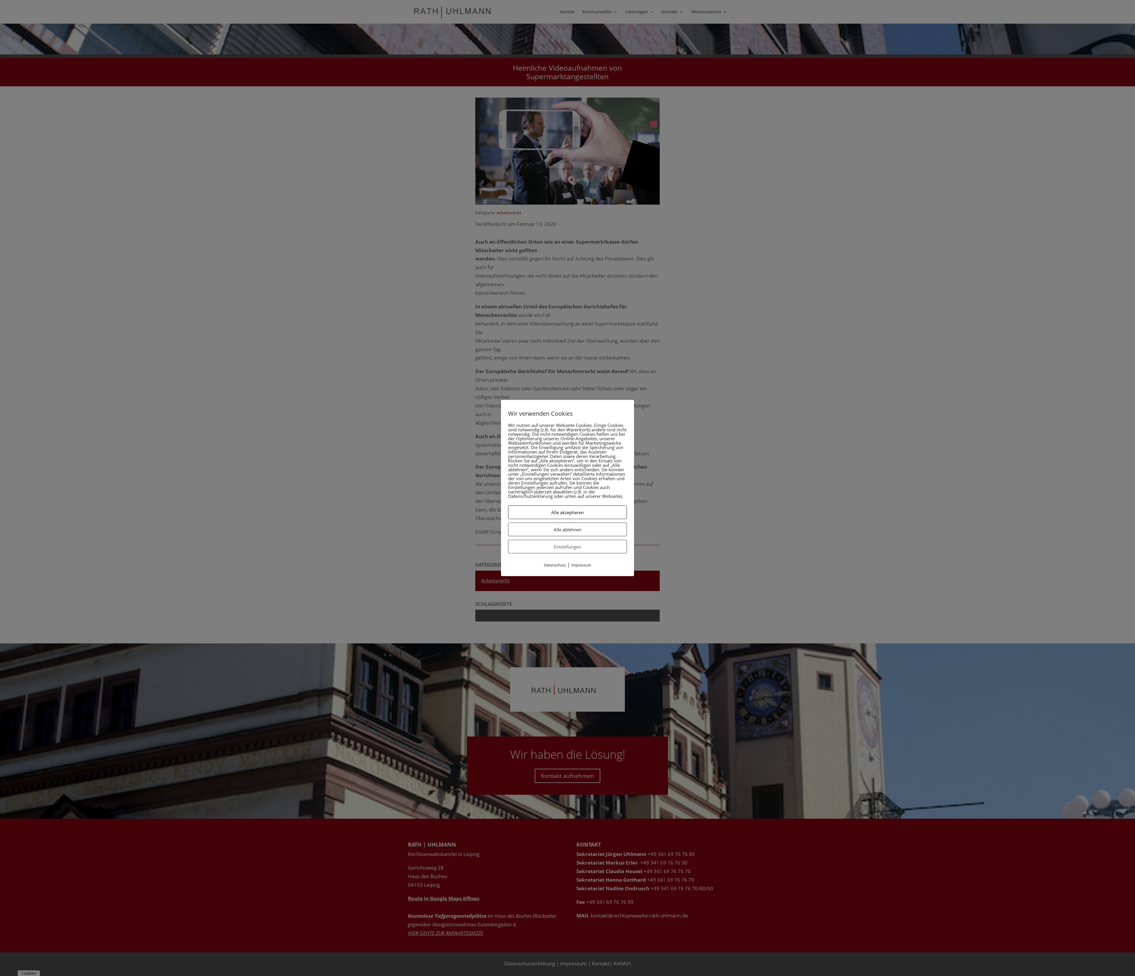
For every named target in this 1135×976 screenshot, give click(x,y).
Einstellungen (567, 546)
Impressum (581, 564)
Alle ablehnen (567, 529)
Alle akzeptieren (567, 512)
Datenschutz (555, 564)
